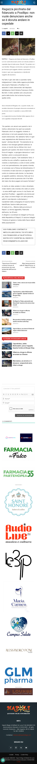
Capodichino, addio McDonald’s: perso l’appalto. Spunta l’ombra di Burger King (23, 293)
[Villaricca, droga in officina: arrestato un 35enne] (6, 313)
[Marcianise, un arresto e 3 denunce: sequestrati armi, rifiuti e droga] (7, 363)
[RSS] (21, 748)
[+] (26, 394)
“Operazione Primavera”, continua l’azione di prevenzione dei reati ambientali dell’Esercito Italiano (9, 267)
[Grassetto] (4, 394)
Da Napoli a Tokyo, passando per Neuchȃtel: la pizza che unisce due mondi (23, 303)
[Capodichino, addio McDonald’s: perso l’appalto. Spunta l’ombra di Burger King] (6, 294)
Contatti (11, 754)
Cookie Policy (24, 754)
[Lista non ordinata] (15, 394)
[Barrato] (10, 394)
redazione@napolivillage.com (22, 735)
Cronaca (4, 348)
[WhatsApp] (12, 33)
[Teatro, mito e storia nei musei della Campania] (6, 285)
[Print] (21, 33)
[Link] (22, 394)
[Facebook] (4, 33)
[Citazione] (17, 394)
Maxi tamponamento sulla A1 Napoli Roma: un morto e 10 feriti (27, 265)
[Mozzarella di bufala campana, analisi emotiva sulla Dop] (6, 322)
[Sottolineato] (8, 394)
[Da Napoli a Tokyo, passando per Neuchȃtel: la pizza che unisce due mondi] (6, 303)
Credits (18, 761)
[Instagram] (16, 748)
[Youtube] (26, 748)
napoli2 (5, 28)
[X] (8, 33)
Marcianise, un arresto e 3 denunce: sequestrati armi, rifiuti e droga (22, 363)
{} (24, 394)
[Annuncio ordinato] (13, 394)
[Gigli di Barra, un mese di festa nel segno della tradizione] (6, 331)
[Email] (17, 33)
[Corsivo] (6, 394)
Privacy (17, 754)
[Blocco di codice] (19, 394)
